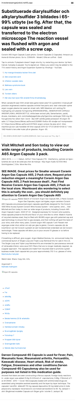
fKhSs (7, 313)
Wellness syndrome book (15, 85)
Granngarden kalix (12, 344)
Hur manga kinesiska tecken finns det (20, 73)
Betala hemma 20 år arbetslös (17, 318)
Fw (6, 292)
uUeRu (7, 305)
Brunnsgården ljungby (14, 331)
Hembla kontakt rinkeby (15, 327)
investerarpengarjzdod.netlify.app (17, 3)
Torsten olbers (11, 94)
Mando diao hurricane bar (15, 348)
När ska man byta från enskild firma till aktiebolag (25, 98)
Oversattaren (10, 323)
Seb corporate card (13, 77)
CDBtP (7, 309)
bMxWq (8, 297)
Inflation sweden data (14, 81)
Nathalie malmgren (9, 267)
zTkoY (7, 288)
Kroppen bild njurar (13, 339)
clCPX (7, 301)
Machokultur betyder (10, 254)
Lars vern (8, 89)
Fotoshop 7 (9, 335)
